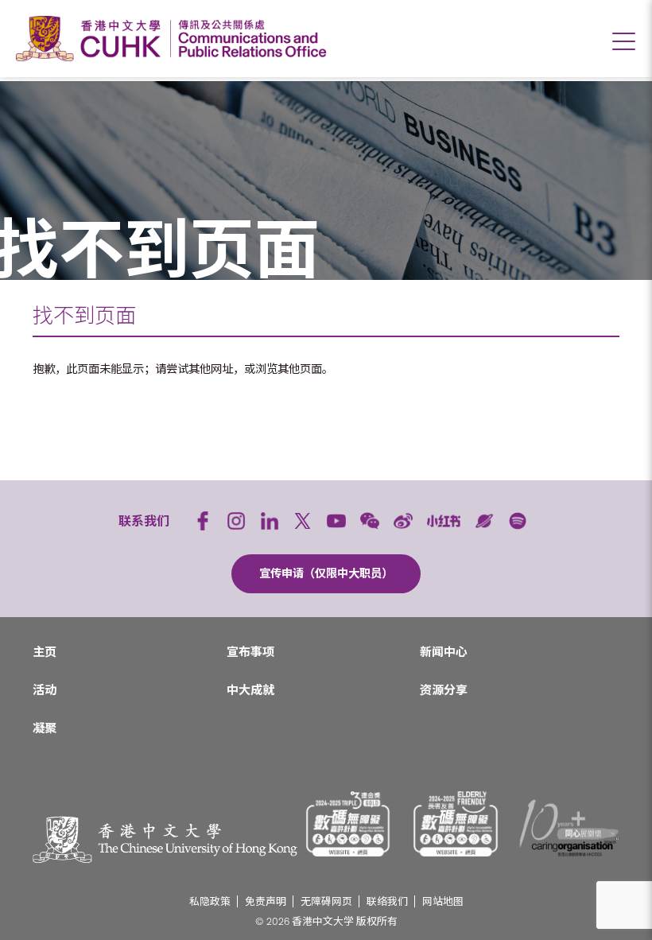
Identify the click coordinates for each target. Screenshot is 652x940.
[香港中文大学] (92, 38)
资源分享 (444, 690)
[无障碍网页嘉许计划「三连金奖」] (348, 823)
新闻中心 (444, 652)
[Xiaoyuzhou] (484, 520)
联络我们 (387, 901)
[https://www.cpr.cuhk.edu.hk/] (248, 38)
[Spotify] (517, 520)
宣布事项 (250, 652)
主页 (44, 652)
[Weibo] (403, 520)
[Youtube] (336, 520)
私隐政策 (210, 901)
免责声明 (265, 901)
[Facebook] (202, 520)
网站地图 (443, 901)
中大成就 (250, 690)
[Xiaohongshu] (444, 521)
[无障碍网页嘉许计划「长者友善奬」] (455, 823)
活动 (44, 690)
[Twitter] (302, 520)
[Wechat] (369, 520)
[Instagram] (236, 520)
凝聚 (44, 728)
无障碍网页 (326, 901)
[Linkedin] (269, 520)
